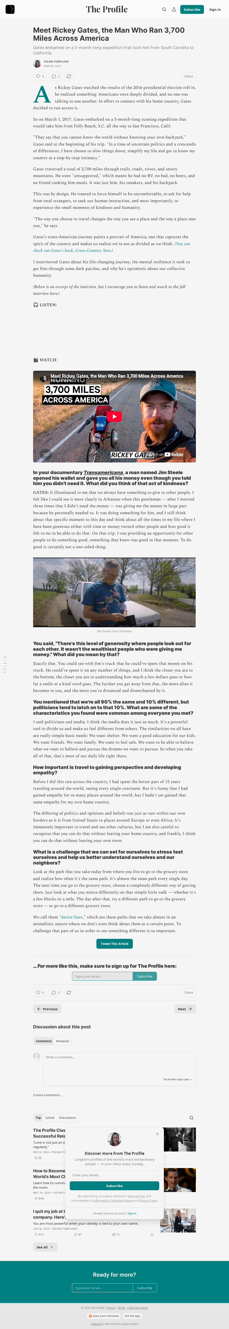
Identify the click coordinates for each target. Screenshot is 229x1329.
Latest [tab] (50, 1118)
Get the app (132, 1316)
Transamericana (103, 472)
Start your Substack (106, 1316)
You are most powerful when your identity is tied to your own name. (85, 1223)
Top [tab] (38, 1118)
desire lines (72, 917)
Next (182, 1009)
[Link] (26, 478)
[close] (157, 1133)
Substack (96, 1324)
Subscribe (192, 9)
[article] (114, 1223)
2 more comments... (47, 1095)
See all (42, 1247)
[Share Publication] (174, 9)
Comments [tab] (44, 1041)
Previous (50, 1009)
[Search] (164, 9)
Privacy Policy (148, 1200)
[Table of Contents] (5, 664)
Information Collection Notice (113, 1200)
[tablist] (52, 1041)
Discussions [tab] (67, 1118)
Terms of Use (136, 1196)
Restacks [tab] (62, 1041)
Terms (121, 1308)
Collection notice (137, 1308)
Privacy (110, 1308)
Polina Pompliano (56, 61)
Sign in (215, 9)
